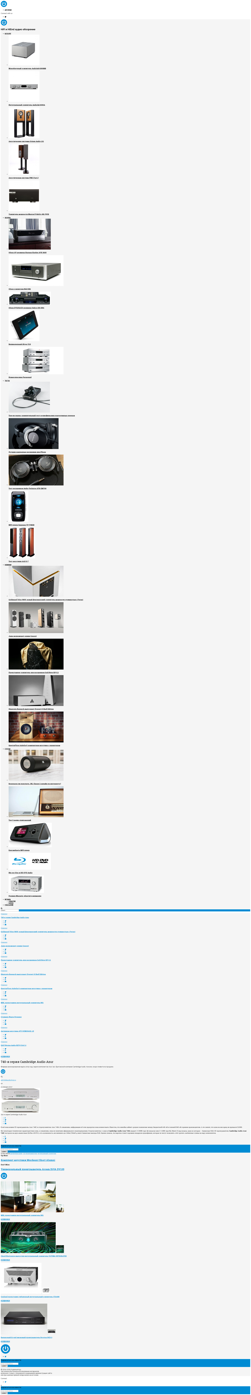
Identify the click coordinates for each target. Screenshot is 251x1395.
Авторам (8, 10)
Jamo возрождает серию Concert (15, 946)
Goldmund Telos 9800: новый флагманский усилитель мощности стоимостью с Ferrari (38, 932)
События (12, 901)
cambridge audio (16, 1153)
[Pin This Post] (127, 923)
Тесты (7, 381)
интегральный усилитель (47, 1153)
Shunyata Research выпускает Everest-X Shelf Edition (23, 974)
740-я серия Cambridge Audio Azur (15, 917)
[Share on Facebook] (127, 1118)
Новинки (8, 565)
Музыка (8, 899)
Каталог (8, 34)
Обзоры (7, 218)
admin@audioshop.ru (8, 1080)
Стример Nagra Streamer (11, 1017)
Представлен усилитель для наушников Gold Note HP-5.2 (26, 960)
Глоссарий (9, 905)
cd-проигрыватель (30, 1153)
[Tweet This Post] (127, 921)
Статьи (7, 749)
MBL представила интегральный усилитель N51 (22, 1003)
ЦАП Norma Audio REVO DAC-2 (13, 1045)
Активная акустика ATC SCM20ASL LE (17, 1031)
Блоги (11, 903)
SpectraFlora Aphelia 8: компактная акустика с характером (26, 988)
